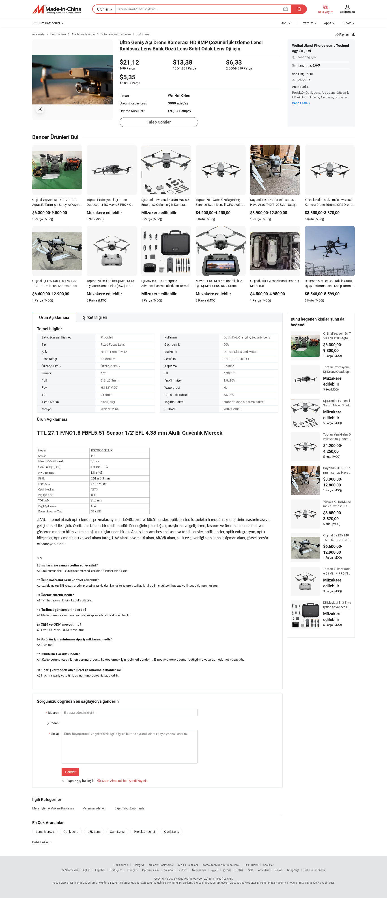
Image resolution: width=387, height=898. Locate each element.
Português (116, 870)
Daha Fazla (300, 103)
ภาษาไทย (263, 870)
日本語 (240, 870)
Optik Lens (70, 831)
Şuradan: (53, 723)
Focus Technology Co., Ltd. (192, 878)
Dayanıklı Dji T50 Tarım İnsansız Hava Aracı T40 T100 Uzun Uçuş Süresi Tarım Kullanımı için (337, 470)
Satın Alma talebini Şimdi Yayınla (122, 781)
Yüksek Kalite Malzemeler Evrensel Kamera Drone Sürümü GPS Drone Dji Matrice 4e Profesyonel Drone (337, 503)
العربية (214, 870)
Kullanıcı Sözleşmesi (160, 865)
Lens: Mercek (45, 831)
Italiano (168, 870)
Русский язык (150, 870)
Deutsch (182, 870)
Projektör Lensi (144, 831)
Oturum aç (347, 12)
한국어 (227, 870)
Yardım (308, 23)
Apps (327, 23)
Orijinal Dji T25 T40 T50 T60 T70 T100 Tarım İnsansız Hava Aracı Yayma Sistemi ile (337, 537)
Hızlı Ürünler (250, 865)
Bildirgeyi (138, 865)
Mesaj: (54, 733)
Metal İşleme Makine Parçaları (53, 808)
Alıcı (284, 23)
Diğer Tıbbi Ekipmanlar (130, 808)
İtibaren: (52, 712)
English (86, 870)
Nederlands (199, 870)
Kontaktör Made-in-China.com (220, 865)
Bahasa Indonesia (315, 870)
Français (132, 870)
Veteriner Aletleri (94, 808)
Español (100, 870)
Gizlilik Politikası (188, 865)
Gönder (70, 772)
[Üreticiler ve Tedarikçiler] (56, 9)
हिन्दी (250, 870)
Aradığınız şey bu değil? (78, 781)
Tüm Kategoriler (49, 23)
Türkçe (278, 870)
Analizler (268, 865)
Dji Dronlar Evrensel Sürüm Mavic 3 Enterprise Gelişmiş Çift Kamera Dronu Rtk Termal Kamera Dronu (337, 403)
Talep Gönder (159, 122)
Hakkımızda (121, 865)
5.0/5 (316, 65)
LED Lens (94, 831)
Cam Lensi (117, 831)
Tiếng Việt (293, 870)
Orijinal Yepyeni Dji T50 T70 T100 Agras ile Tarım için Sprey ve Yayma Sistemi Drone (337, 335)
